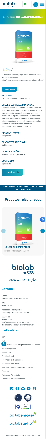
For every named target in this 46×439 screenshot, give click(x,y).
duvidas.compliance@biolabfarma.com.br (17, 325)
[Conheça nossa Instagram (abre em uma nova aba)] (13, 389)
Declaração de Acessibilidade (13, 379)
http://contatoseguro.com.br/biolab (15, 322)
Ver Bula (11, 172)
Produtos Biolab (8, 356)
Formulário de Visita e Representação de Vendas (21, 345)
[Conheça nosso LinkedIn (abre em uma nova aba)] (30, 389)
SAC (3, 337)
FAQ (3, 341)
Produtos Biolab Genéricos (12, 360)
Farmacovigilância (9, 348)
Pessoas (5, 371)
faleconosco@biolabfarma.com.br (15, 298)
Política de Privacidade (11, 375)
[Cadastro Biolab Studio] (23, 422)
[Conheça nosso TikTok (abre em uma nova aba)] (34, 389)
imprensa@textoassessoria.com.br (15, 312)
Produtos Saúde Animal (11, 364)
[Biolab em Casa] (23, 415)
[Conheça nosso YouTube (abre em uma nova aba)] (24, 389)
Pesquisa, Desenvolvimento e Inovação (17, 367)
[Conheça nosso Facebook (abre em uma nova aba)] (18, 389)
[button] (35, 4)
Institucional (6, 352)
